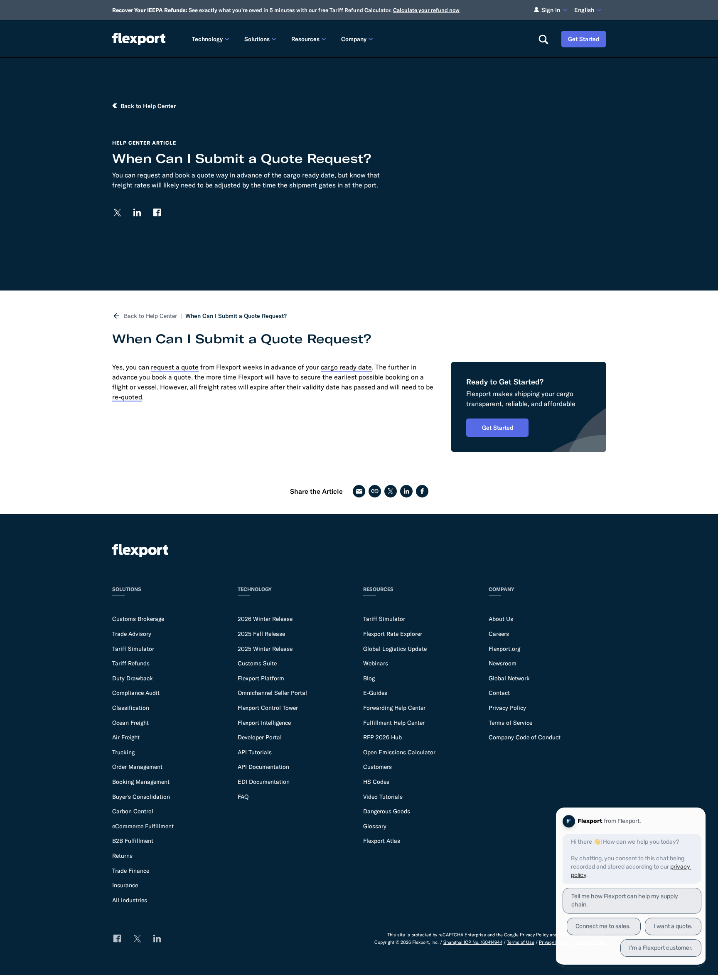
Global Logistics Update (395, 648)
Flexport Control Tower (268, 708)
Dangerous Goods (386, 811)
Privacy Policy (507, 708)
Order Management (137, 767)
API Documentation (263, 767)
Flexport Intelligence (264, 722)
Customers (377, 767)
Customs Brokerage (138, 619)
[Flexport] (138, 38)
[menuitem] (211, 38)
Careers (499, 634)
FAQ (243, 796)
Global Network (509, 678)
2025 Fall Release (261, 634)
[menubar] (358, 38)
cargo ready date (346, 367)
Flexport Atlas (381, 841)
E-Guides (375, 693)
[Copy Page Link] (375, 491)
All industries (129, 900)
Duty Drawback (132, 678)
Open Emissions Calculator (399, 752)
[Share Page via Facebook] (422, 491)
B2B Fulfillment (132, 841)
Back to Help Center (150, 316)
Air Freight (126, 737)
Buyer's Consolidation (141, 796)
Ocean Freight (130, 722)
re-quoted (127, 397)
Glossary (374, 826)
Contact (499, 693)
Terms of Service (510, 722)
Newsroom (502, 663)
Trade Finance (130, 870)
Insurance (125, 885)
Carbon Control (132, 811)
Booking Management (141, 781)
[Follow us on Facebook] (157, 212)
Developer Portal (260, 737)
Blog (369, 678)
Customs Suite (257, 663)
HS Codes (376, 781)
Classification (130, 708)
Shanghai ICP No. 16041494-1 (472, 942)
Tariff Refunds (131, 663)
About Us (501, 619)
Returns (122, 855)
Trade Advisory (131, 634)
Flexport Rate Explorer (392, 634)
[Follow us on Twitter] (117, 212)
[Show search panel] (543, 39)
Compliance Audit (136, 693)
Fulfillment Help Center (394, 722)
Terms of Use (520, 942)
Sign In (550, 10)
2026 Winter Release (265, 619)
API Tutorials (255, 752)
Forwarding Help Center (394, 708)
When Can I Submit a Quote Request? (236, 316)
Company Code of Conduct (525, 737)
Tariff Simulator (133, 648)
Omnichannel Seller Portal (272, 693)
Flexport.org (504, 648)
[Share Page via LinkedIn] (406, 491)
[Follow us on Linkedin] (137, 212)
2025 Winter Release (265, 648)
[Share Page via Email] (359, 491)
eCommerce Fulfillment (143, 826)
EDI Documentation (264, 781)
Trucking (123, 752)
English (584, 10)
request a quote (175, 367)
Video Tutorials (383, 796)
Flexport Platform (261, 678)
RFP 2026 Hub (382, 737)
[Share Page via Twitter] (390, 491)
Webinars (375, 663)
